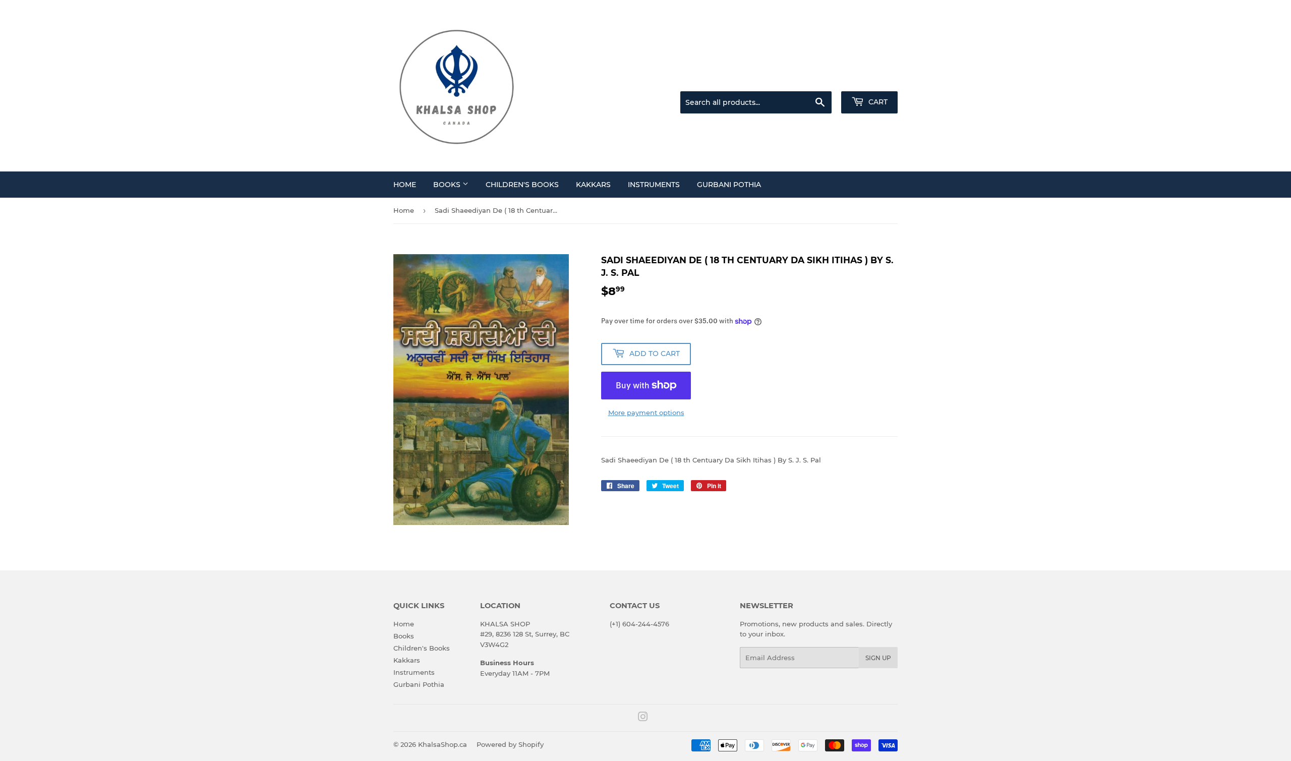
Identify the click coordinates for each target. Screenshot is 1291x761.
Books (447, 184)
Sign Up (878, 658)
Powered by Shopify (510, 744)
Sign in (818, 78)
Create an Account (870, 78)
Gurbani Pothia (729, 184)
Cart (877, 101)
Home (404, 184)
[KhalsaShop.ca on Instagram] (643, 718)
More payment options (646, 412)
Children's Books (522, 184)
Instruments (654, 184)
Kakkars (593, 184)
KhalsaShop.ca (442, 744)
